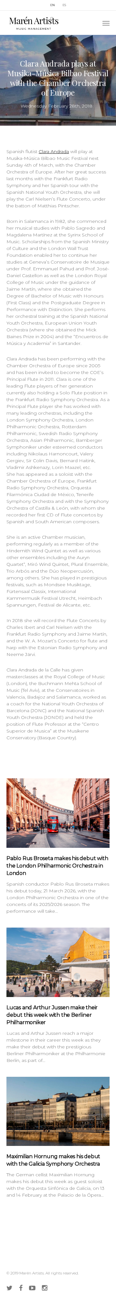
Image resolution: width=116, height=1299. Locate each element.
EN (52, 5)
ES (64, 5)
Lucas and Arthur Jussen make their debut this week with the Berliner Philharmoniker (52, 1014)
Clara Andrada (54, 151)
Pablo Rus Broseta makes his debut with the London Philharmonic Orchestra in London (57, 865)
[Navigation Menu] (106, 23)
